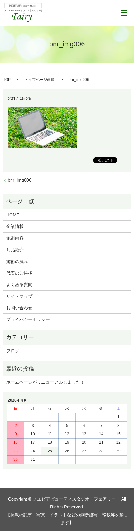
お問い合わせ (19, 307)
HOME (12, 214)
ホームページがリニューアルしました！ (45, 382)
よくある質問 (19, 284)
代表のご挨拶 (19, 272)
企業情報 (15, 226)
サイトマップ (19, 296)
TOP (7, 79)
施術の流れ (17, 261)
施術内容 (15, 238)
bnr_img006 (19, 180)
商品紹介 (15, 249)
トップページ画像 (40, 79)
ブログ (12, 350)
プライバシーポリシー (28, 319)
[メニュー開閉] (124, 13)
